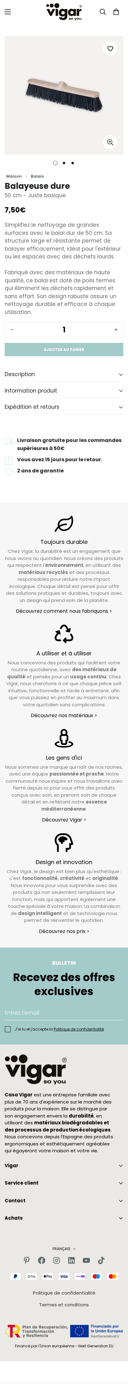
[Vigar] (64, 12)
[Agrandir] (110, 142)
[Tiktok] (101, 1260)
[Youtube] (86, 1260)
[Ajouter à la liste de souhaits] (110, 49)
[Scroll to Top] (117, 1351)
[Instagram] (56, 1260)
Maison (14, 176)
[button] (116, 12)
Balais (37, 176)
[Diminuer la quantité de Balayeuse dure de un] (12, 329)
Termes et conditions (64, 1304)
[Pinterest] (26, 1260)
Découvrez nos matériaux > (64, 715)
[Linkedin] (71, 1260)
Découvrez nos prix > (64, 931)
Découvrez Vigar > (64, 819)
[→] (115, 1013)
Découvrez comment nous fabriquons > (64, 611)
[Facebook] (41, 1260)
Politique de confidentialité (79, 1029)
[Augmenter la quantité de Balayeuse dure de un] (116, 329)
